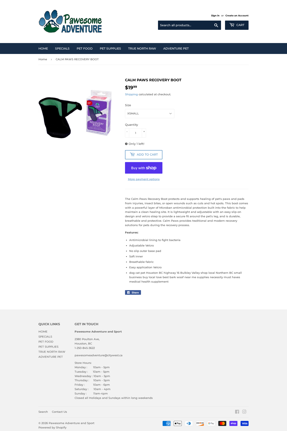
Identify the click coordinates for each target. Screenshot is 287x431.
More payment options (144, 179)
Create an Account (237, 15)
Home (42, 59)
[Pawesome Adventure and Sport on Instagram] (244, 412)
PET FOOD (85, 48)
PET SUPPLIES (110, 48)
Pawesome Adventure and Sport (71, 423)
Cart (240, 25)
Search (43, 411)
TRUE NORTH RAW (142, 48)
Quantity (131, 125)
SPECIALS (62, 48)
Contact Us (59, 411)
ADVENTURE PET (176, 48)
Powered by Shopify (52, 427)
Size (128, 105)
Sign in (215, 15)
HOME (43, 48)
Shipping (131, 94)
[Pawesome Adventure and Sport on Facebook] (237, 412)
